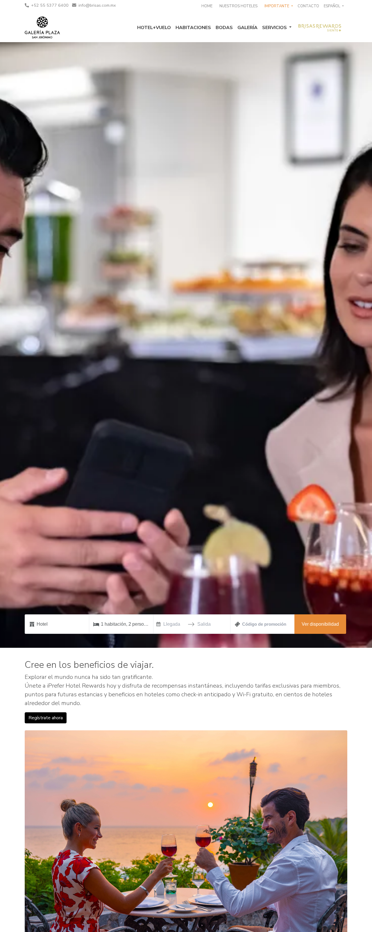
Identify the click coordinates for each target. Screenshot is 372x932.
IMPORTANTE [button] (277, 6)
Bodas (224, 27)
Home (206, 6)
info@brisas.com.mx (97, 5)
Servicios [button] (275, 27)
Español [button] (332, 6)
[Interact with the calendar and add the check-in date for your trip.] (158, 624)
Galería (247, 27)
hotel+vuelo (154, 27)
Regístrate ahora (45, 718)
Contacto (308, 6)
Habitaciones (193, 27)
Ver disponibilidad (320, 624)
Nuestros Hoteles (238, 6)
